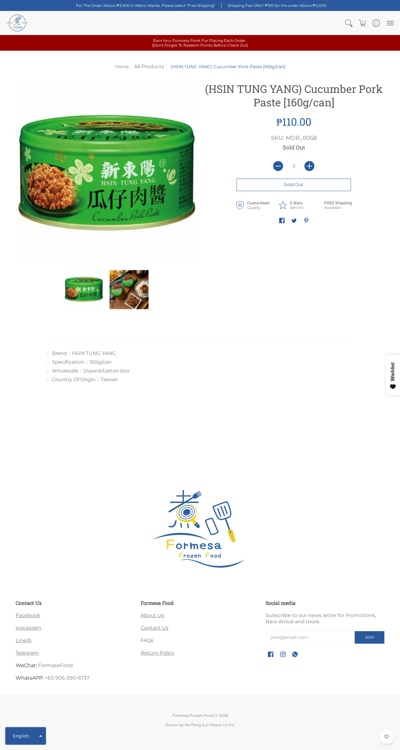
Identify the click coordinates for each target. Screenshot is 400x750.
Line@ (24, 640)
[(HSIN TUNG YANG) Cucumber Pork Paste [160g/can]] (83, 289)
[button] (349, 23)
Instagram (28, 628)
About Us (152, 615)
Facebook (28, 615)
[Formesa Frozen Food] (17, 23)
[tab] (75, 331)
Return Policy (157, 653)
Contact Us (154, 628)
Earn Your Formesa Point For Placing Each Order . (200, 43)
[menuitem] (349, 23)
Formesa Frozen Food (193, 715)
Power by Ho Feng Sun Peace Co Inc (200, 724)
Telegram (27, 653)
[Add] (309, 166)
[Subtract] (278, 166)
